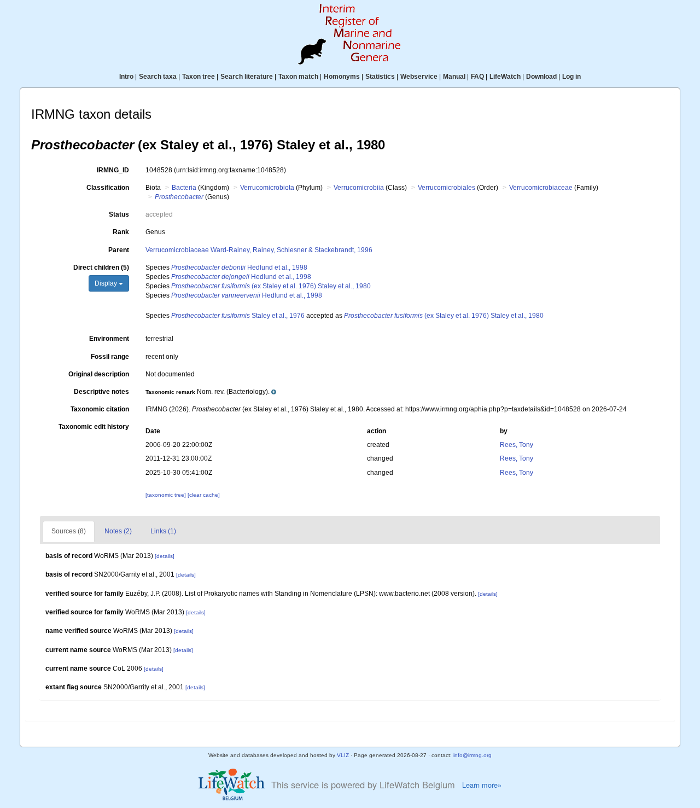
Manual (454, 76)
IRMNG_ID (113, 170)
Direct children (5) (101, 267)
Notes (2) (118, 531)
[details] (164, 556)
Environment (109, 338)
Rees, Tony (516, 445)
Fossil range (110, 357)
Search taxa (158, 76)
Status (119, 214)
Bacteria (184, 187)
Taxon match (298, 76)
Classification (107, 187)
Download (541, 76)
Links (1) (163, 531)
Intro (126, 76)
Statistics (380, 76)
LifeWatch (505, 76)
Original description (98, 374)
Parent (118, 250)
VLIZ (343, 755)
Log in (571, 76)
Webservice (419, 76)
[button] (210, 392)
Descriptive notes (101, 392)
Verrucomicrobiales (446, 187)
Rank (121, 232)
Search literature (246, 76)
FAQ (477, 76)
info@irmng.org (472, 755)
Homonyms (342, 76)
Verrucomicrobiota (267, 187)
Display (107, 283)
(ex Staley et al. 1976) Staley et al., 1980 (271, 286)
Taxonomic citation (100, 409)
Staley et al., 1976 (238, 315)
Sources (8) (68, 531)
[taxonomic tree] (166, 495)
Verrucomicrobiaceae (541, 187)
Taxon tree (198, 76)
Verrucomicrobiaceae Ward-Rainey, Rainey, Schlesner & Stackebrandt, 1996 (258, 250)
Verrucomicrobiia (359, 187)
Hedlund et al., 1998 (239, 267)
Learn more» (481, 785)
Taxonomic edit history (94, 427)
